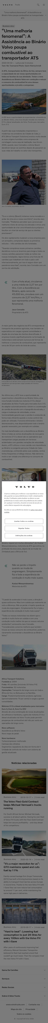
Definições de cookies (24, 535)
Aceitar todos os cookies (24, 521)
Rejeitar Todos (24, 528)
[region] (24, 511)
